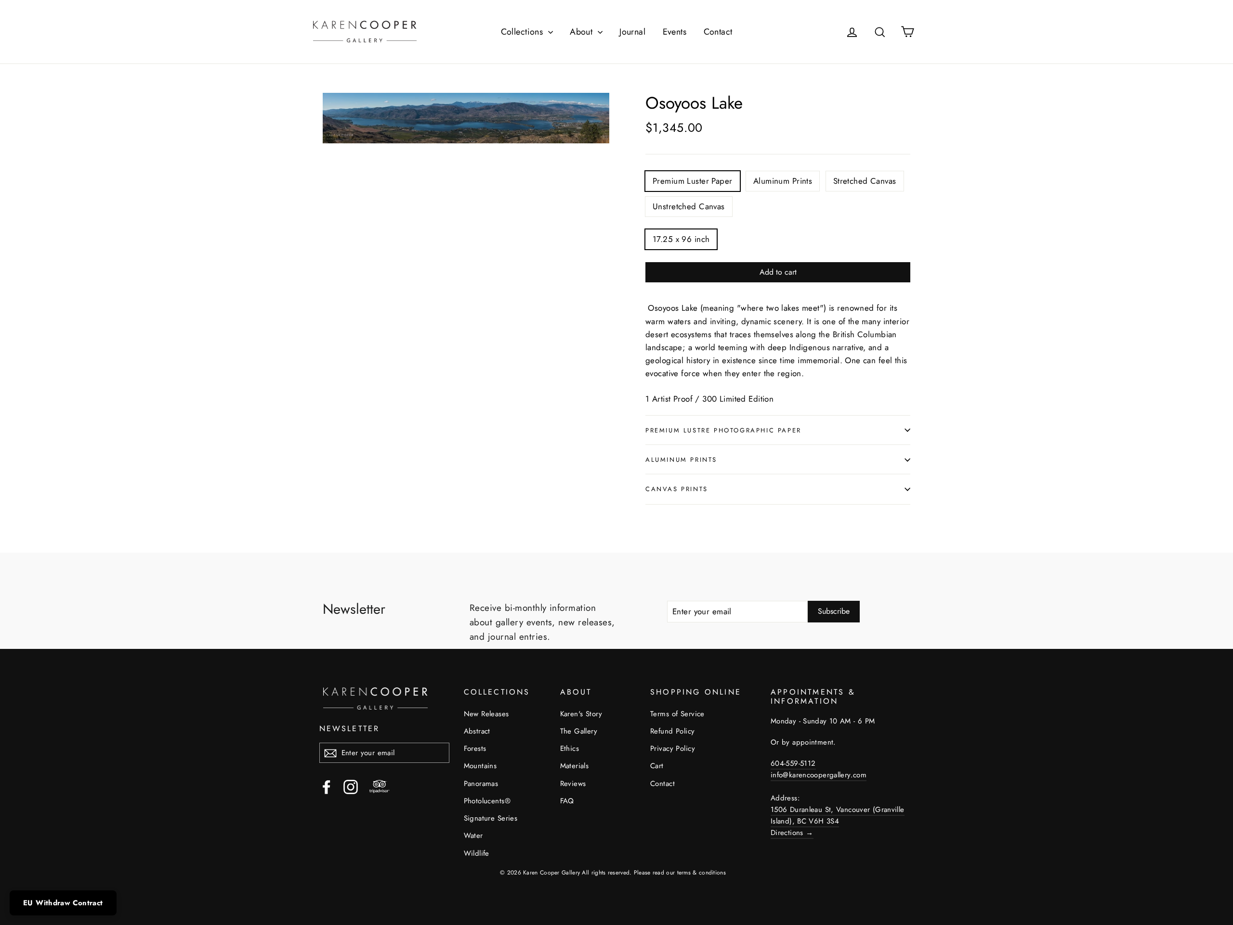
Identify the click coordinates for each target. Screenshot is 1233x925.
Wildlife (476, 853)
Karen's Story (581, 714)
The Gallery (579, 731)
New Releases (486, 714)
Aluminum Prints (782, 181)
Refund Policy (672, 731)
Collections (523, 31)
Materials (574, 765)
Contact (718, 31)
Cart (657, 765)
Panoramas (481, 783)
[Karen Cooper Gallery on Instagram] (350, 787)
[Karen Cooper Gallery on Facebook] (326, 787)
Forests (475, 748)
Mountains (480, 765)
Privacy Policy (672, 748)
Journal (632, 31)
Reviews (573, 783)
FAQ (567, 801)
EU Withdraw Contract (63, 903)
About (582, 31)
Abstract (477, 731)
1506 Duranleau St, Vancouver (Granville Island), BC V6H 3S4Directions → (838, 821)
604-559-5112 (793, 763)
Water (473, 835)
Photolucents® (487, 801)
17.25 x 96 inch (681, 239)
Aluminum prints (681, 459)
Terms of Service (677, 714)
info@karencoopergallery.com (818, 775)
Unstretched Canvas (689, 206)
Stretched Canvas (864, 181)
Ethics (569, 748)
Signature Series (491, 818)
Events (675, 31)
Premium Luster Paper (693, 181)
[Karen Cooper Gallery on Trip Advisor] (379, 787)
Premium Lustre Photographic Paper (723, 430)
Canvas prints (676, 489)
